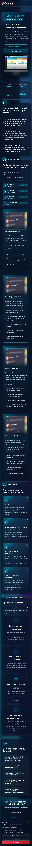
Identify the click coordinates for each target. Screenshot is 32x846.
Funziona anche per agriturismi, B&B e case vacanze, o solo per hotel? (14, 791)
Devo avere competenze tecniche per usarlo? (13, 767)
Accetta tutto (16, 842)
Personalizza (16, 839)
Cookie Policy (20, 832)
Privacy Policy (11, 832)
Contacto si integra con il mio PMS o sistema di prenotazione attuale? (13, 758)
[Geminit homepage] (7, 3)
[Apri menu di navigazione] (28, 3)
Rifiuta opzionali (16, 835)
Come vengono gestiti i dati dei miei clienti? (14, 774)
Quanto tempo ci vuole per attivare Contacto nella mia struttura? (14, 782)
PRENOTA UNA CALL (16, 51)
